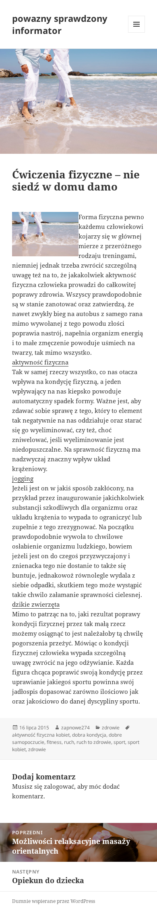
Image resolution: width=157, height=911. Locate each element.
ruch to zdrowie (93, 742)
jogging (22, 478)
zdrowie (111, 727)
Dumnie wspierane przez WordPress (53, 901)
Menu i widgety (136, 32)
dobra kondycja (89, 734)
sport (119, 742)
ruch (69, 742)
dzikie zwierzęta (36, 604)
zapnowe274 (75, 727)
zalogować (59, 786)
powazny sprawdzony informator (59, 24)
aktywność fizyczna (40, 362)
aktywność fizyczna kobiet (41, 734)
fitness (54, 742)
